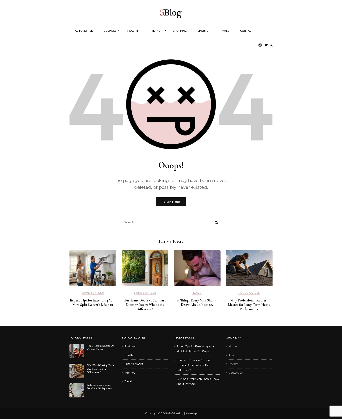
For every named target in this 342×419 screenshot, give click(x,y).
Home (233, 346)
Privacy (233, 364)
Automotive (84, 30)
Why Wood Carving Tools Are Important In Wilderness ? (100, 369)
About (232, 355)
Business (110, 30)
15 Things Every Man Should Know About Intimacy (197, 302)
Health (132, 30)
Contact (246, 30)
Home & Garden (93, 293)
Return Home (171, 201)
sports (203, 30)
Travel (224, 30)
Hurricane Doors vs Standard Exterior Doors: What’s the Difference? (145, 304)
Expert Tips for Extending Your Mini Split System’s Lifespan (93, 302)
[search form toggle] (271, 45)
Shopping (180, 30)
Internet (155, 30)
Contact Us (236, 372)
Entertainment (134, 364)
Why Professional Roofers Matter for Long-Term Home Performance (249, 304)
